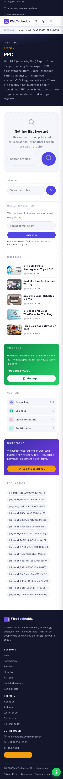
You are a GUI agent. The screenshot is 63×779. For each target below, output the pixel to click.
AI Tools (8, 677)
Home (7, 42)
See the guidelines (33, 468)
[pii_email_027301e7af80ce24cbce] (28, 520)
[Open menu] (51, 21)
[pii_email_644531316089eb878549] (28, 581)
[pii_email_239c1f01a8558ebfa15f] (27, 513)
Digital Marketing (35, 419)
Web (6, 655)
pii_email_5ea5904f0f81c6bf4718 (40, 30)
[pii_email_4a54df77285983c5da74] (28, 560)
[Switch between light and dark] (43, 21)
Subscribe (31, 234)
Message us (34, 378)
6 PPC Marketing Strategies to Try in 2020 (38, 267)
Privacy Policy (11, 774)
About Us (9, 701)
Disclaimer (26, 774)
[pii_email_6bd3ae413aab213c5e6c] (28, 574)
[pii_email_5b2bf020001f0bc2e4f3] (27, 567)
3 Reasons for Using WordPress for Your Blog (37, 312)
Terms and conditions (46, 774)
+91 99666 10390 (16, 14)
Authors (8, 707)
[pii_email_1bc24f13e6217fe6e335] (27, 533)
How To (8, 672)
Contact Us (10, 718)
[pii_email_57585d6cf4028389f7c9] (28, 547)
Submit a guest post (18, 754)
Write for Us (11, 712)
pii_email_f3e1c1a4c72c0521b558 (27, 506)
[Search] (36, 21)
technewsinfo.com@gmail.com (22, 8)
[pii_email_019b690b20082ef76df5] (28, 594)
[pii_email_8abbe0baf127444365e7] (28, 587)
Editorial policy (12, 723)
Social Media (35, 428)
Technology (35, 402)
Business (35, 410)
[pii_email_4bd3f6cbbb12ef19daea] (27, 554)
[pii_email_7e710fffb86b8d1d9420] (27, 540)
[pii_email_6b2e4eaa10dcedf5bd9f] (27, 526)
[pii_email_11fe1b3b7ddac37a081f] (27, 499)
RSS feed (13, 747)
